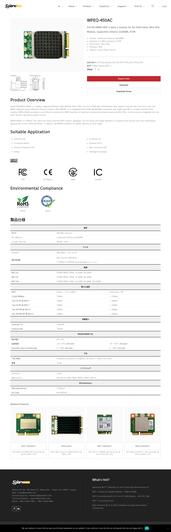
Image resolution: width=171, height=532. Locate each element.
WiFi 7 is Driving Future (103, 501)
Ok (147, 528)
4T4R (94, 66)
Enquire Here (124, 79)
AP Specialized (104, 62)
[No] (168, 528)
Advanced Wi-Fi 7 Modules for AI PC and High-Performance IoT (120, 487)
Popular (101, 66)
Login (164, 6)
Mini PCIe (134, 62)
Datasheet (123, 85)
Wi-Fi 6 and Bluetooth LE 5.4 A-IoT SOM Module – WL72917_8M (120, 496)
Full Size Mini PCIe (120, 62)
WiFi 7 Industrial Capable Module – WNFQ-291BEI (114, 492)
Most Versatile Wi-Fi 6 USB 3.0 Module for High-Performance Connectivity (119, 506)
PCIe (141, 62)
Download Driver (123, 91)
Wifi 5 (108, 66)
